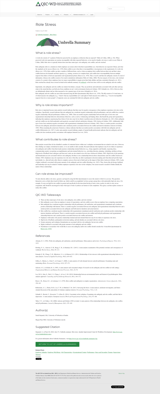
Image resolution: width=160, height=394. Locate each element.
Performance (90, 352)
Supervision (116, 352)
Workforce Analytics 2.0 (78, 14)
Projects (47, 14)
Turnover (38, 354)
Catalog (56, 14)
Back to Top (121, 373)
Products (65, 14)
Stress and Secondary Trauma (103, 352)
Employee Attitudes (41, 352)
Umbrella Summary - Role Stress (46, 34)
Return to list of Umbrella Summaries (57, 344)
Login (91, 14)
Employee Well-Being (54, 352)
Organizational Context (79, 352)
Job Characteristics (66, 352)
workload (83, 82)
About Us (39, 14)
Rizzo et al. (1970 (46, 229)
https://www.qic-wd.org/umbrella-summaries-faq (83, 339)
